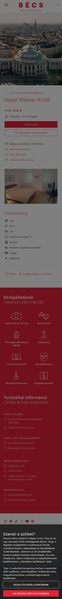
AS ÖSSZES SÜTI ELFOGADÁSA (31, 593)
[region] (31, 561)
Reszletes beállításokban (31, 584)
